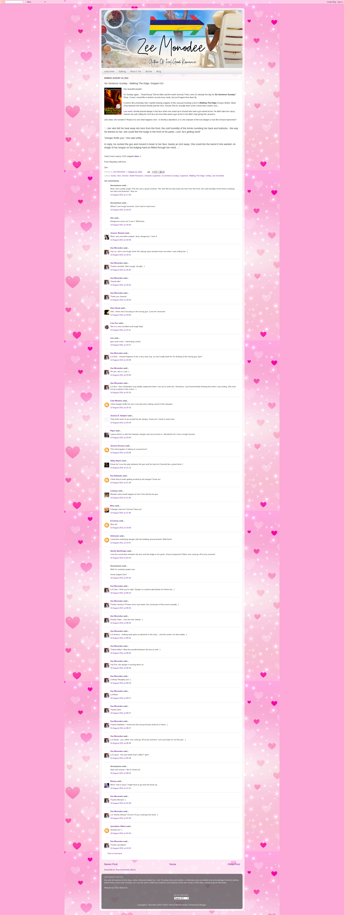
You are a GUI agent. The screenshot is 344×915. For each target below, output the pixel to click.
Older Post (234, 864)
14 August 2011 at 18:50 (120, 315)
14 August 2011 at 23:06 (120, 528)
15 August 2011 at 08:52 (120, 773)
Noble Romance (136, 176)
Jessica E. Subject (118, 416)
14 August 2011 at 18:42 (120, 270)
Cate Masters (116, 401)
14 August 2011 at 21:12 (120, 468)
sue (112, 338)
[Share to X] (158, 172)
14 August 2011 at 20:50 (120, 438)
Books (149, 71)
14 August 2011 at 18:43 (120, 300)
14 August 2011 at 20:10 (120, 393)
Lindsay (114, 491)
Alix (112, 218)
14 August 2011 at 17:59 (120, 195)
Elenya (113, 781)
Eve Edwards (116, 476)
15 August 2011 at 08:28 (120, 743)
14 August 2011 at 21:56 (120, 513)
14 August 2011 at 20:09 (120, 360)
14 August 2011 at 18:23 (120, 210)
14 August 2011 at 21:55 (120, 498)
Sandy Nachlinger (118, 551)
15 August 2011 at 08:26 (120, 653)
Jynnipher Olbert (118, 826)
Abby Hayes (115, 461)
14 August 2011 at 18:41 (120, 255)
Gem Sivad (115, 308)
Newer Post (111, 864)
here (137, 156)
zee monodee (218, 176)
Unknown (114, 536)
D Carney (114, 521)
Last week (127, 111)
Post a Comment (115, 853)
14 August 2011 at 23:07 (120, 543)
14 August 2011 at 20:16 (120, 408)
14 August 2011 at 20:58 (120, 453)
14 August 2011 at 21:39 (120, 483)
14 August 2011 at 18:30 (120, 225)
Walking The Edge (197, 176)
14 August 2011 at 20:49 (120, 423)
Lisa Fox (114, 323)
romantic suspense (152, 176)
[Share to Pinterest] (163, 172)
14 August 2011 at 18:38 (120, 240)
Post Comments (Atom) (126, 870)
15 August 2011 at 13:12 (120, 788)
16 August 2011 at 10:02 (120, 848)
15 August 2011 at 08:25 (120, 608)
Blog (158, 71)
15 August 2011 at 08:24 (120, 593)
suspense (184, 176)
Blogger (203, 905)
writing (208, 176)
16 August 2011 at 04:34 (120, 833)
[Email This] (153, 172)
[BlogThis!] (155, 172)
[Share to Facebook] (161, 172)
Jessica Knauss (117, 446)
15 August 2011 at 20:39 (120, 803)
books (113, 176)
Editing (122, 71)
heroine (125, 176)
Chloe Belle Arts (121, 888)
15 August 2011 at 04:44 (120, 578)
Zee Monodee (116, 248)
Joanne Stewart (117, 233)
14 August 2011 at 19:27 (120, 345)
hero (119, 176)
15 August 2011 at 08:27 (120, 698)
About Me (135, 71)
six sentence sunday (170, 176)
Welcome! (109, 71)
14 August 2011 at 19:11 (120, 330)
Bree (112, 506)
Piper (112, 431)
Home (172, 864)
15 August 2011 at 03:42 (120, 558)
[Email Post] (148, 172)
